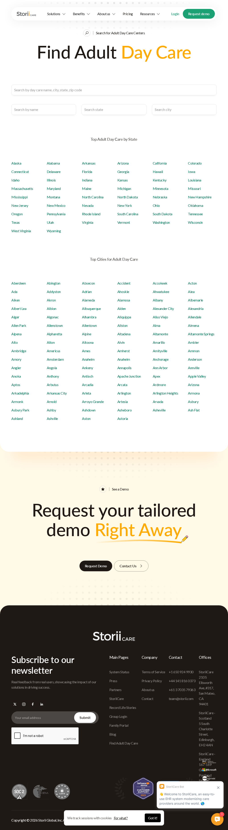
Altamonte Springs (201, 334)
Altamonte (160, 334)
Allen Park (18, 325)
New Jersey (19, 205)
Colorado (195, 163)
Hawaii (158, 171)
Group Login (118, 716)
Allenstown (55, 325)
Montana (53, 197)
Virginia (87, 222)
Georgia (123, 171)
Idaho (15, 180)
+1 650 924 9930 (181, 672)
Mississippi (19, 197)
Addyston (54, 291)
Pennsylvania (56, 214)
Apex (156, 376)
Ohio (156, 205)
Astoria (122, 418)
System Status (119, 672)
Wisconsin (195, 222)
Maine (86, 188)
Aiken (15, 300)
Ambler (193, 342)
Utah (50, 222)
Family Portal (118, 725)
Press (113, 681)
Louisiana (194, 180)
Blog (112, 734)
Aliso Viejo (160, 317)
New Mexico (56, 205)
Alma (156, 325)
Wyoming (54, 231)
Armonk (17, 401)
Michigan (124, 188)
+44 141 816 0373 (182, 681)
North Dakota (127, 197)
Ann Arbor (160, 368)
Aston (86, 418)
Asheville (159, 410)
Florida (87, 171)
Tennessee (195, 214)
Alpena (16, 334)
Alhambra (89, 317)
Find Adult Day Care (123, 743)
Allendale (194, 317)
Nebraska (160, 197)
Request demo (199, 14)
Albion (51, 308)
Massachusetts (22, 188)
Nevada (87, 205)
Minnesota (160, 188)
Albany (158, 300)
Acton (192, 283)
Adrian (87, 291)
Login (175, 14)
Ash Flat (194, 410)
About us (148, 690)
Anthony (53, 376)
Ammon (194, 351)
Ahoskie (123, 291)
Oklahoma (195, 205)
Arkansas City (57, 393)
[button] (56, 13)
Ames (86, 351)
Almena (193, 325)
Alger (15, 317)
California (160, 163)
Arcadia (87, 384)
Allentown (89, 325)
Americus (53, 351)
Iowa (191, 171)
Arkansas (88, 163)
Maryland (54, 188)
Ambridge (18, 351)
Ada (14, 291)
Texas (15, 222)
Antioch (87, 376)
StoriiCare (116, 698)
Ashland (17, 418)
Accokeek (160, 283)
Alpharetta (54, 334)
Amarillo (159, 342)
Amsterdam (55, 359)
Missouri (194, 188)
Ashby (51, 410)
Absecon (88, 283)
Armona (194, 393)
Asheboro (124, 410)
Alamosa (123, 300)
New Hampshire (200, 197)
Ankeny (87, 368)
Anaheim (88, 359)
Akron (51, 300)
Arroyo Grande (93, 401)
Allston (122, 325)
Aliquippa (124, 317)
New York (124, 205)
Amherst (123, 351)
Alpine (86, 334)
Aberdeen (18, 283)
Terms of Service (153, 672)
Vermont (123, 222)
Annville (193, 368)
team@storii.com (181, 698)
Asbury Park (20, 410)
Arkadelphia (20, 393)
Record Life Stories (122, 707)
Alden (121, 308)
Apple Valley (197, 376)
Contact (147, 698)
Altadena (123, 334)
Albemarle (195, 300)
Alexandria (195, 308)
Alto (14, 342)
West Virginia (21, 231)
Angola (52, 368)
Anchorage (161, 359)
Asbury (193, 401)
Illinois (51, 180)
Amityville (160, 351)
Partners (115, 690)
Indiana (87, 180)
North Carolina (92, 197)
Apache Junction (129, 376)
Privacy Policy (152, 681)
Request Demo (96, 566)
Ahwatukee (161, 291)
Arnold (52, 401)
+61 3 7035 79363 (182, 690)
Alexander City (163, 308)
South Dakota (162, 214)
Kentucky (160, 180)
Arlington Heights (165, 393)
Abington (53, 283)
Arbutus (53, 384)
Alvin (121, 342)
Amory (16, 359)
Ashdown (89, 410)
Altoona (88, 342)
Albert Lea (18, 308)
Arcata (122, 384)
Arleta (86, 393)
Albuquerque (91, 308)
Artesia (122, 401)
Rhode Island (91, 214)
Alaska (16, 163)
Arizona (123, 163)
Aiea (191, 291)
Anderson (195, 359)
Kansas (122, 180)
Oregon (16, 214)
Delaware (54, 171)
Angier (16, 368)
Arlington (124, 393)
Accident (123, 283)
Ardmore (159, 384)
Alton (51, 342)
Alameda (88, 300)
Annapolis (124, 368)
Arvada (158, 401)
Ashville (52, 418)
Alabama (53, 163)
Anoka (16, 376)
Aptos (15, 384)
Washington (161, 222)
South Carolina (127, 214)
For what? (121, 818)
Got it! (152, 818)
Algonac (53, 317)
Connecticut (20, 171)
